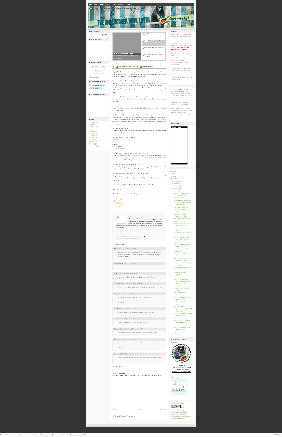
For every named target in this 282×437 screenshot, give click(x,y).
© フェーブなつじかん (182, 163)
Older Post (163, 409)
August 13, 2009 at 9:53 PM (127, 248)
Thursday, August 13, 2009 (135, 236)
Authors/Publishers (117, 4)
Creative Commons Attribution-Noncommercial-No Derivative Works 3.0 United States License (181, 416)
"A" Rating (92, 124)
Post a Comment (117, 366)
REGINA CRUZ (175, 34)
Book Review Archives (178, 77)
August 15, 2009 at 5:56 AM (133, 329)
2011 (173, 173)
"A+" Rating (92, 127)
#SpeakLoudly (93, 146)
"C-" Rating (92, 135)
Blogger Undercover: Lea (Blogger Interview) (132, 67)
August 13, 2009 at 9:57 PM (133, 263)
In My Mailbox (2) (178, 251)
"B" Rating (92, 131)
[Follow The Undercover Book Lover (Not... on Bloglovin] (97, 86)
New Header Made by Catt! (181, 325)
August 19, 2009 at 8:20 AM (129, 339)
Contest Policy (176, 68)
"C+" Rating (92, 139)
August (175, 190)
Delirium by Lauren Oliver (123, 54)
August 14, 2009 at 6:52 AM (134, 283)
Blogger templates (46, 434)
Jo (115, 319)
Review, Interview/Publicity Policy (182, 200)
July (175, 332)
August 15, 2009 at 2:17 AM (128, 308)
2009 (173, 178)
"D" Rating (92, 144)
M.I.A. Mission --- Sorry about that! (183, 232)
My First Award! (178, 269)
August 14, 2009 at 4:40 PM (133, 294)
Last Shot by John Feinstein (181, 318)
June (175, 334)
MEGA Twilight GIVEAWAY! (181, 207)
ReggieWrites (118, 263)
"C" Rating (92, 137)
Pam (115, 248)
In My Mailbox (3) (178, 235)
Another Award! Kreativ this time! (182, 267)
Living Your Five (178, 221)
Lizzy (116, 308)
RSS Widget (174, 163)
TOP (280, 434)
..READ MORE (121, 58)
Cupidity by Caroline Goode (181, 242)
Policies (102, 4)
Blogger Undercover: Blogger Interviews (129, 238)
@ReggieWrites (130, 229)
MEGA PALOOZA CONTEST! (182, 249)
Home (90, 4)
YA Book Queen (119, 283)
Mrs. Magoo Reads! (179, 306)
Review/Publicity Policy (178, 58)
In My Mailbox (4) (178, 197)
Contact (128, 4)
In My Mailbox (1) (178, 276)
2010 (173, 176)
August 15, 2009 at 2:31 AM (126, 319)
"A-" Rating (92, 122)
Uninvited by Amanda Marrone (182, 218)
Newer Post (115, 409)
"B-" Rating (92, 129)
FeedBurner (102, 73)
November (176, 183)
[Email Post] (144, 236)
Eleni (115, 273)
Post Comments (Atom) (125, 412)
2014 (173, 171)
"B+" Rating (92, 133)
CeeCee (116, 339)
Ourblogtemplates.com (76, 434)
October (176, 186)
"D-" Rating (92, 141)
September (177, 188)
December (176, 181)
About (96, 4)
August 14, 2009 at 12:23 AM (128, 273)
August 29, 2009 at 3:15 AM (125, 354)
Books (108, 4)
